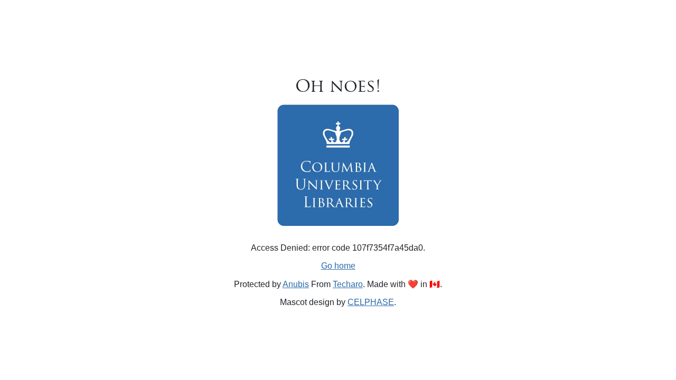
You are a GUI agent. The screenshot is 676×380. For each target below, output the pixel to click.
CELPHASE (371, 302)
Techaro (348, 284)
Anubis (296, 284)
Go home (338, 265)
